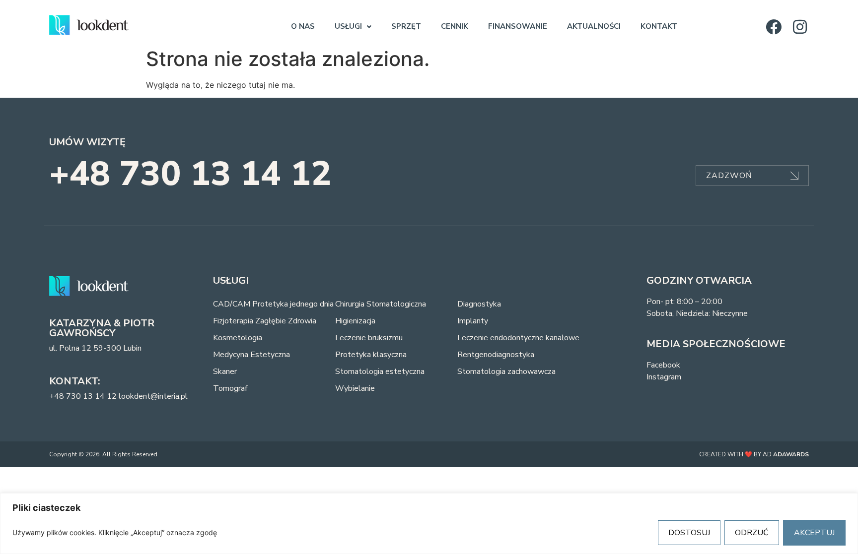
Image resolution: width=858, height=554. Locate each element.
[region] (429, 523)
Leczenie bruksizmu (369, 337)
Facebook (663, 365)
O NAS (303, 26)
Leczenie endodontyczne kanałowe (518, 337)
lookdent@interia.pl (153, 396)
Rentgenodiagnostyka (495, 354)
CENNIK (454, 26)
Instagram (663, 376)
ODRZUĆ (752, 532)
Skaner (225, 371)
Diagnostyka (479, 304)
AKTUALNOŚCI (594, 26)
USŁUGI (348, 26)
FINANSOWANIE (517, 26)
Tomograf (230, 388)
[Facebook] (774, 27)
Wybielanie (355, 388)
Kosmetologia (237, 337)
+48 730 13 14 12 (190, 174)
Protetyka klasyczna (371, 354)
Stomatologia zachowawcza (506, 371)
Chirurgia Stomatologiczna (380, 304)
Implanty (472, 320)
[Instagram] (800, 27)
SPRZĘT (406, 26)
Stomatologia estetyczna (380, 371)
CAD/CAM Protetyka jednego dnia (273, 304)
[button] (353, 26)
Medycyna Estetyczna (251, 354)
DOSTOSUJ (689, 532)
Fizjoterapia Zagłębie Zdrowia (264, 320)
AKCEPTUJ (814, 532)
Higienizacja (355, 320)
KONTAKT (659, 26)
